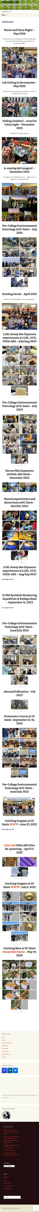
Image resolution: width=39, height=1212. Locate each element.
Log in (5, 1180)
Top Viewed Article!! (9, 1150)
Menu (3, 15)
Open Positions (6, 1054)
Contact (4, 1057)
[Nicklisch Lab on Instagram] (4, 1070)
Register (6, 1177)
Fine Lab (9, 845)
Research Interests (7, 1043)
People (4, 1040)
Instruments (5, 1048)
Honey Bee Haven (14, 952)
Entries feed (7, 1183)
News (3, 1037)
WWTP (13, 824)
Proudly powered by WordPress (10, 1208)
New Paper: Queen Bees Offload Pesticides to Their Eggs (11, 1132)
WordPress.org (8, 1189)
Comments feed (8, 1186)
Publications (5, 1045)
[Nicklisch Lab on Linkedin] (9, 1070)
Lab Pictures (5, 1051)
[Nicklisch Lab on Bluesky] (15, 1070)
